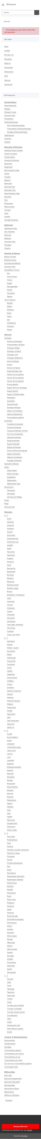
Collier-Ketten (12, 470)
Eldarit (9, 654)
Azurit (9, 565)
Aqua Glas (11, 552)
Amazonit (10, 525)
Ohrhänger (11, 494)
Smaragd (10, 956)
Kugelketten (11, 477)
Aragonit (10, 558)
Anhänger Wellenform (15, 358)
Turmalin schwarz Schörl (16, 1012)
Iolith (8, 717)
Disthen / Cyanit (12, 648)
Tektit (9, 982)
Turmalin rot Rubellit (14, 1009)
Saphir (9, 909)
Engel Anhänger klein (14, 371)
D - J (6, 638)
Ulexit (6, 213)
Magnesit (10, 764)
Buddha (10, 303)
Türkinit (9, 999)
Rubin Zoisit (11, 899)
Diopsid (9, 644)
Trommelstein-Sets (11, 1067)
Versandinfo (8, 67)
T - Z (6, 976)
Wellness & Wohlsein (11, 1095)
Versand (29, 1130)
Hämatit (10, 694)
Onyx (9, 810)
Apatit (9, 548)
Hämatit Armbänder (14, 437)
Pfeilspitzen (11, 398)
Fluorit (9, 668)
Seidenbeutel (9, 135)
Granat (9, 684)
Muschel (10, 793)
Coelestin (10, 631)
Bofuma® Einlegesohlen (13, 1079)
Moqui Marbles (12, 787)
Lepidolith (10, 760)
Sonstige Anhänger (14, 407)
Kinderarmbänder (13, 441)
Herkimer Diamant (13, 701)
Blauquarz (10, 581)
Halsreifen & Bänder (11, 464)
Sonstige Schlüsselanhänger (17, 132)
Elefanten (10, 310)
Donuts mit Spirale (13, 368)
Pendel (9, 290)
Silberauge (11, 942)
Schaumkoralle (12, 404)
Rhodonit (10, 886)
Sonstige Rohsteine (11, 220)
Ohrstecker (11, 490)
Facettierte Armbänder (15, 424)
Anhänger (7, 338)
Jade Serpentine (13, 721)
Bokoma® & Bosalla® (12, 1082)
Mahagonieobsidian (14, 767)
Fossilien (7, 177)
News (6, 46)
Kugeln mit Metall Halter (15, 394)
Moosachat (11, 783)
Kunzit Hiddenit (12, 737)
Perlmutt (10, 846)
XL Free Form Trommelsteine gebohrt (18, 1063)
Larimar (10, 754)
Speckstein (11, 966)
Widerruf (7, 63)
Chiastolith (11, 615)
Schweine (10, 326)
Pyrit (6, 200)
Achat (9, 519)
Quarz (9, 870)
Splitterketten (12, 480)
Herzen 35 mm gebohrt (15, 381)
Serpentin (10, 932)
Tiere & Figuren (9, 300)
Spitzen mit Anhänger (14, 411)
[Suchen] (36, 12)
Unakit (9, 1022)
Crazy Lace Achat (13, 634)
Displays (7, 109)
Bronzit (9, 591)
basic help (8, 1075)
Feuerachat (11, 661)
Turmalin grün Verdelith (15, 1005)
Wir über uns (9, 55)
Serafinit (10, 929)
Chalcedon (11, 608)
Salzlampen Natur (10, 228)
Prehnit (9, 860)
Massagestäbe (12, 286)
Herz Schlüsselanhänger (16, 125)
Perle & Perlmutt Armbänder (17, 450)
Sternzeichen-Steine (11, 1088)
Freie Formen (12, 276)
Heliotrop (10, 697)
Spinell (9, 969)
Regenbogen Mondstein (15, 876)
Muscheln (7, 197)
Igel (8, 320)
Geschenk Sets (9, 115)
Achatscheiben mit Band (15, 345)
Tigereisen (11, 992)
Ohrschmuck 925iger (14, 497)
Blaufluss (10, 578)
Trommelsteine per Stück (13, 1060)
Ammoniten (11, 535)
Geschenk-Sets (9, 242)
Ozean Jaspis (12, 830)
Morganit (10, 790)
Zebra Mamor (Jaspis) (15, 1028)
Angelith (10, 545)
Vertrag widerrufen (20, 1126)
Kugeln (9, 283)
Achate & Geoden (10, 154)
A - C (6, 515)
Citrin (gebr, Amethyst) (15, 625)
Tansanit (10, 979)
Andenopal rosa (12, 542)
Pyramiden (11, 293)
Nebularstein (11, 800)
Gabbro (10, 671)
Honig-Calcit (11, 707)
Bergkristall (8, 167)
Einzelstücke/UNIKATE (12, 263)
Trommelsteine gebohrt (15, 417)
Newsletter (8, 59)
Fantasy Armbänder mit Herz (17, 431)
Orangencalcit (12, 823)
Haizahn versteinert (14, 691)
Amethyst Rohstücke (11, 160)
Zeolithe (7, 217)
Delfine (9, 306)
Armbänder (8, 421)
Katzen (9, 329)
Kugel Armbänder (13, 444)
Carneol (10, 605)
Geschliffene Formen (11, 270)
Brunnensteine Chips (11, 170)
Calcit (9, 598)
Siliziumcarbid (9, 207)
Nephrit (9, 803)
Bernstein (10, 575)
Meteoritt (10, 774)
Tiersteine (8, 1100)
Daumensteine (9, 1040)
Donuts (9, 364)
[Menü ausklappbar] (3, 3)
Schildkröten (11, 323)
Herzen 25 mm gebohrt (15, 374)
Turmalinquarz (12, 1015)
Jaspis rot (10, 727)
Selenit (9, 926)
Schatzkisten (8, 119)
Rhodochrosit (12, 883)
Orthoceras (11, 827)
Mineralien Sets (9, 190)
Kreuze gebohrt (12, 384)
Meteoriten (8, 183)
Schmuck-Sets (9, 507)
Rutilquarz (10, 903)
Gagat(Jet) (11, 674)
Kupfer (9, 740)
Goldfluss (10, 681)
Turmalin (7, 210)
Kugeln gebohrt (12, 391)
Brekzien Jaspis (12, 588)
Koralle (9, 734)
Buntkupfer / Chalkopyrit (15, 595)
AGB (6, 76)
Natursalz (7, 235)
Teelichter (7, 139)
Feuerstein (11, 664)
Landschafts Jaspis (14, 747)
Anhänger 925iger (13, 348)
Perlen (6, 500)
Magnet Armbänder (14, 447)
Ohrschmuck (8, 487)
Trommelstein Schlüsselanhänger (19, 129)
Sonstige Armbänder (14, 460)
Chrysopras (11, 621)
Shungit (10, 939)
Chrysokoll (11, 618)
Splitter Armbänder (13, 454)
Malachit (7, 180)
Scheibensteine (9, 1044)
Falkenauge (11, 658)
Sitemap (7, 80)
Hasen (9, 316)
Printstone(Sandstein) (15, 863)
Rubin (9, 896)
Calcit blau (11, 601)
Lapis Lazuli (11, 750)
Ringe (6, 503)
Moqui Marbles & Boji (12, 193)
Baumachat (11, 568)
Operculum (11, 820)
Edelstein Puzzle (10, 112)
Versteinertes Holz (13, 1025)
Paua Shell (11, 836)
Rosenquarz (8, 203)
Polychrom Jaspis (13, 853)
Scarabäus (11, 401)
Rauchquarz (11, 873)
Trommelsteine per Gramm (14, 1054)
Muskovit (10, 797)
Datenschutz (8, 72)
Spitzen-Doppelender (14, 414)
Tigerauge (10, 989)
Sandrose (10, 906)
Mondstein (11, 777)
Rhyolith (10, 889)
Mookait (10, 780)
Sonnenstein (11, 962)
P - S (6, 833)
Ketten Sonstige (12, 474)
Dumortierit (11, 651)
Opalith (9, 817)
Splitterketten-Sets (13, 484)
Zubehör (7, 142)
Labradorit (10, 744)
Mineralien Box (9, 187)
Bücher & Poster (10, 257)
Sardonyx (10, 913)
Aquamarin (8, 164)
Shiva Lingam (12, 936)
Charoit (9, 611)
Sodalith (10, 959)
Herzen (9, 280)
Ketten (6, 467)
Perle (9, 843)
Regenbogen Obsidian (15, 879)
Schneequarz (12, 923)
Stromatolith (11, 972)
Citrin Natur (11, 628)
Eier (8, 273)
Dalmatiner (11, 641)
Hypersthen (11, 714)
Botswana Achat (13, 585)
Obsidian (10, 807)
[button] (30, 6)
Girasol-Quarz (12, 677)
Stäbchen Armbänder (14, 457)
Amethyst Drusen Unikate (13, 150)
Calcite (6, 173)
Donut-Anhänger (13, 361)
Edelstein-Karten (10, 260)
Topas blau (11, 995)
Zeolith (9, 1032)
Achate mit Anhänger (14, 341)
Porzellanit (11, 856)
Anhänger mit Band (14, 351)
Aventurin (10, 562)
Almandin (10, 522)
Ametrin (10, 532)
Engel (9, 313)
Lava (9, 757)
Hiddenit (10, 704)
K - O (6, 730)
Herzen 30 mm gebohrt (15, 378)
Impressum (8, 84)
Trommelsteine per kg (12, 1057)
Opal (8, 813)
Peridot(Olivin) (12, 840)
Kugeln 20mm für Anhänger (17, 388)
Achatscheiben (9, 157)
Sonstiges (7, 245)
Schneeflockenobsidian (15, 919)
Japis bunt (10, 724)
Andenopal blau (12, 538)
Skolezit (10, 952)
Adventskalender (10, 105)
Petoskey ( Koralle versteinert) (18, 850)
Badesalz (7, 238)
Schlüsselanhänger (11, 122)
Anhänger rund (12, 354)
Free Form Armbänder (15, 434)
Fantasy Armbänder (14, 427)
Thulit (9, 985)
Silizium (10, 946)
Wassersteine (9, 1092)
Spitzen (9, 296)
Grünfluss (10, 687)
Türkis (9, 1002)
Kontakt (7, 50)
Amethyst (10, 528)
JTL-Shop (24, 1136)
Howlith (9, 711)
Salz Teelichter (9, 232)
